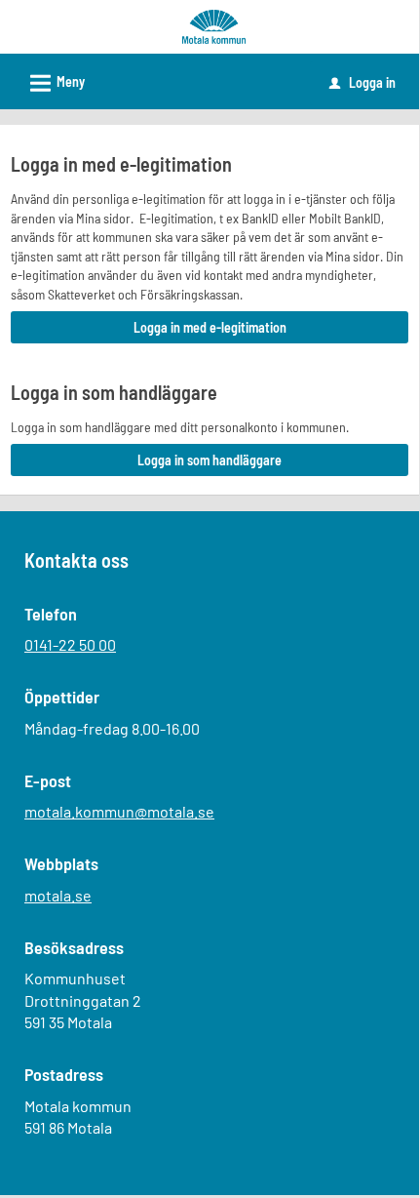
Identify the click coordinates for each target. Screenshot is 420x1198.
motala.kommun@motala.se (119, 811)
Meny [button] (54, 83)
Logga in (362, 82)
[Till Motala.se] (213, 25)
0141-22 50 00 (70, 644)
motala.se (58, 895)
